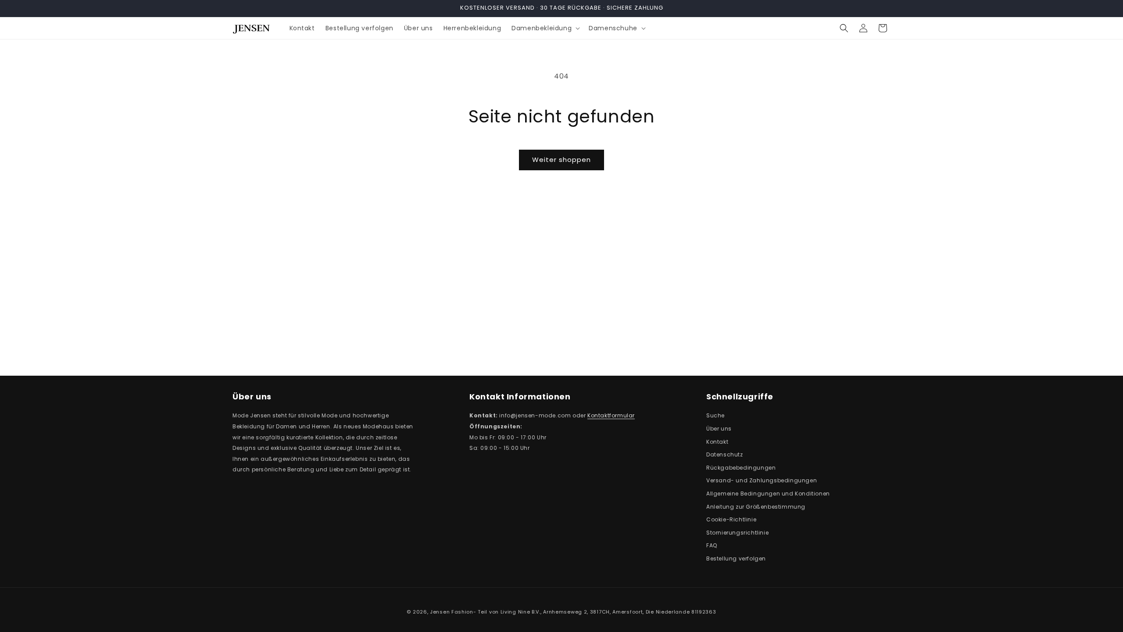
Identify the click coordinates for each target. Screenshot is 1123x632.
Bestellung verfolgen (736, 558)
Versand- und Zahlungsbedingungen (761, 480)
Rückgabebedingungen (741, 467)
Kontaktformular (611, 415)
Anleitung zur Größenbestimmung (755, 506)
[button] (544, 28)
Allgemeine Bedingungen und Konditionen (768, 493)
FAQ (711, 545)
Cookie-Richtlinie (731, 519)
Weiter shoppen (561, 159)
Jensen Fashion (451, 611)
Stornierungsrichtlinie (737, 532)
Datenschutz (724, 454)
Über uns (719, 428)
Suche (715, 415)
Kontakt (717, 441)
